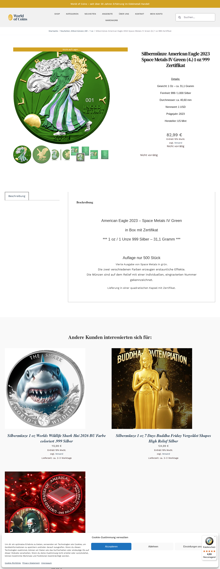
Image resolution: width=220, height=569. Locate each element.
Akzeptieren (111, 546)
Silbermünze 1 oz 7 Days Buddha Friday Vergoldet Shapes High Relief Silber (163, 438)
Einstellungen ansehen (195, 546)
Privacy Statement (31, 563)
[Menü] (215, 537)
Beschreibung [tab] (16, 196)
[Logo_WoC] (18, 13)
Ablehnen (153, 546)
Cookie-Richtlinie (13, 563)
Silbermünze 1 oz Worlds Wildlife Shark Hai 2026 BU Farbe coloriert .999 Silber (56, 438)
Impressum (46, 563)
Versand (178, 143)
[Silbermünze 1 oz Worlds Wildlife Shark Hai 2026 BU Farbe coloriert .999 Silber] (45, 350)
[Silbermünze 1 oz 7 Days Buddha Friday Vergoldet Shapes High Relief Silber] (152, 350)
